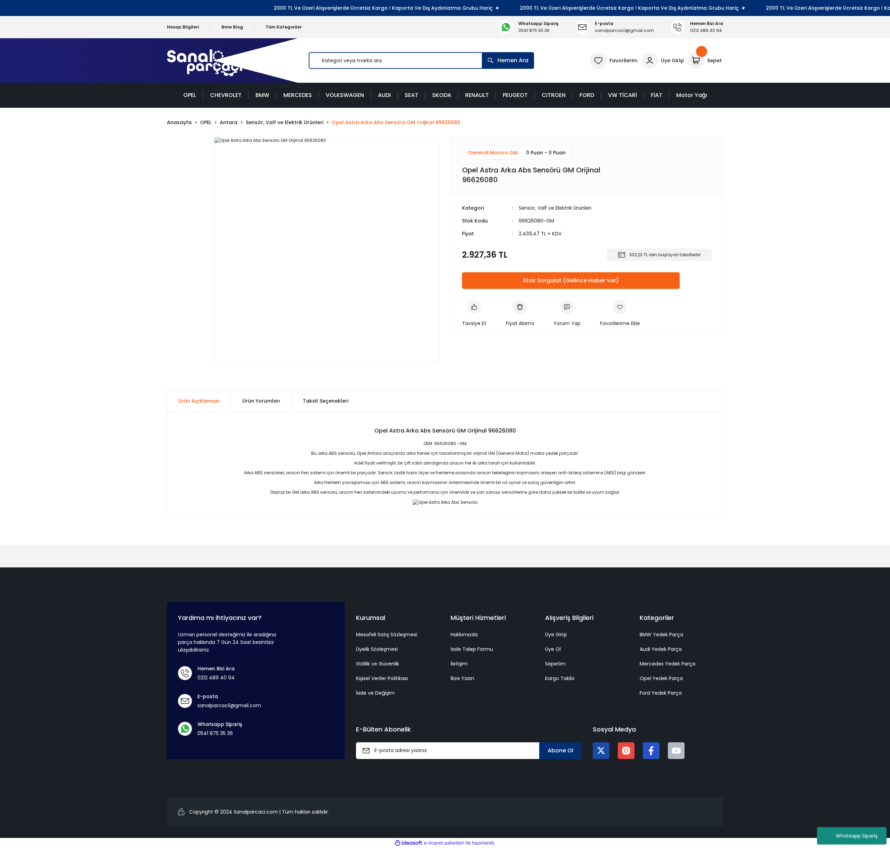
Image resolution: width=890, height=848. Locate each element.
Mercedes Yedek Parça (667, 663)
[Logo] (205, 61)
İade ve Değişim (375, 692)
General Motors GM (493, 152)
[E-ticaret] (444, 843)
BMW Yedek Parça (661, 634)
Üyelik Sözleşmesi (377, 649)
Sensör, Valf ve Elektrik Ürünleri (555, 207)
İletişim (459, 663)
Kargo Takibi (559, 678)
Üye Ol (553, 649)
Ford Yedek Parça (661, 692)
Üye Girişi (556, 634)
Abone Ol (560, 750)
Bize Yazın (462, 678)
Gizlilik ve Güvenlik (377, 663)
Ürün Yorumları (261, 400)
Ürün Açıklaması (199, 400)
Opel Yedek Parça (661, 678)
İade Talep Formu (472, 649)
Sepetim (555, 663)
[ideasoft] (408, 843)
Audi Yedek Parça (661, 649)
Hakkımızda (464, 634)
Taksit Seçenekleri (325, 400)
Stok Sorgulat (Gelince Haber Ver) (571, 280)
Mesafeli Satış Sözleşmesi (386, 634)
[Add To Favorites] (620, 313)
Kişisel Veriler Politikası (382, 678)
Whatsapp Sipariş (856, 835)
